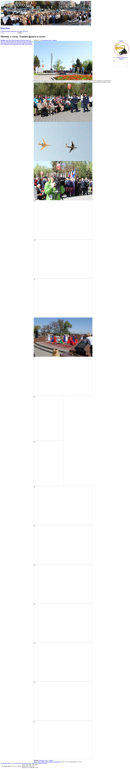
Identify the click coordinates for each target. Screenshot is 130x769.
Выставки (11, 40)
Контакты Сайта (43, 763)
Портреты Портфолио (27, 41)
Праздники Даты (5, 43)
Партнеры (19, 31)
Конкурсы (13, 31)
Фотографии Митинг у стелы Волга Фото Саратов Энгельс (16, 763)
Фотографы (22, 44)
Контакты (25, 31)
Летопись (3, 41)
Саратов (24, 43)
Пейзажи (19, 41)
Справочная (15, 44)
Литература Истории (11, 41)
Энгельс (27, 44)
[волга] (121, 40)
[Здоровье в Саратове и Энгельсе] (121, 57)
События (7, 31)
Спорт (10, 44)
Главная (3, 31)
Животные (23, 40)
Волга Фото (5, 28)
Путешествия (17, 43)
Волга (7, 40)
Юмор (30, 44)
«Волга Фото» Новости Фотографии (43, 761)
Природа (12, 43)
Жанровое (17, 40)
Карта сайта (35, 763)
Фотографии (56, 761)
